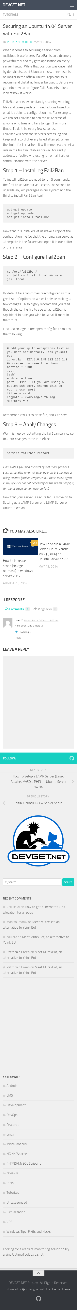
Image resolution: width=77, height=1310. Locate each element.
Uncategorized (17, 1202)
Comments (18, 609)
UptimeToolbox (23, 1254)
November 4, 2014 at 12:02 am (41, 620)
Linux (10, 1134)
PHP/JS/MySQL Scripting (24, 1163)
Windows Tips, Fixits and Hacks (29, 1231)
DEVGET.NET (14, 4)
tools (10, 1183)
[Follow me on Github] (71, 758)
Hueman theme (60, 1289)
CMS (10, 1095)
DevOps (12, 1115)
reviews (12, 1173)
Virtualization (16, 1212)
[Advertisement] (38, 1026)
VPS (9, 1222)
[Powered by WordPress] (23, 1289)
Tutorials (10, 14)
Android (12, 1086)
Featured (13, 1125)
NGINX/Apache (17, 1154)
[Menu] (72, 5)
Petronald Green (19, 42)
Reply (18, 637)
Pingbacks (47, 609)
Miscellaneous (17, 1144)
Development (16, 1105)
